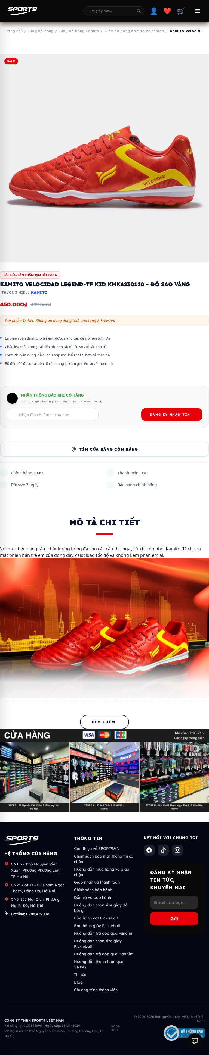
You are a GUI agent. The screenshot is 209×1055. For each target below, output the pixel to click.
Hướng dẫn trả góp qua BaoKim (104, 954)
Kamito (39, 292)
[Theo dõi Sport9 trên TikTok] (163, 850)
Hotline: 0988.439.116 (30, 914)
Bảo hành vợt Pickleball (96, 918)
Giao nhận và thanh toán (97, 882)
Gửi (174, 918)
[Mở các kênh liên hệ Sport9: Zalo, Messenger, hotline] (194, 1040)
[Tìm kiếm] (139, 11)
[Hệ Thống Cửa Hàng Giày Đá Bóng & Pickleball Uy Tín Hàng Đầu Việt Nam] (22, 11)
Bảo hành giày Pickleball (97, 925)
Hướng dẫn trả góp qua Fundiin (103, 933)
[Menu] (197, 11)
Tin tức (80, 974)
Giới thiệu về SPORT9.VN (96, 848)
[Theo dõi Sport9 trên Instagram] (177, 850)
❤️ (167, 11)
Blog (78, 982)
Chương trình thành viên (96, 989)
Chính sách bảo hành (93, 889)
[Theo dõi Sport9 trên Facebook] (149, 850)
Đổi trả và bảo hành (92, 897)
